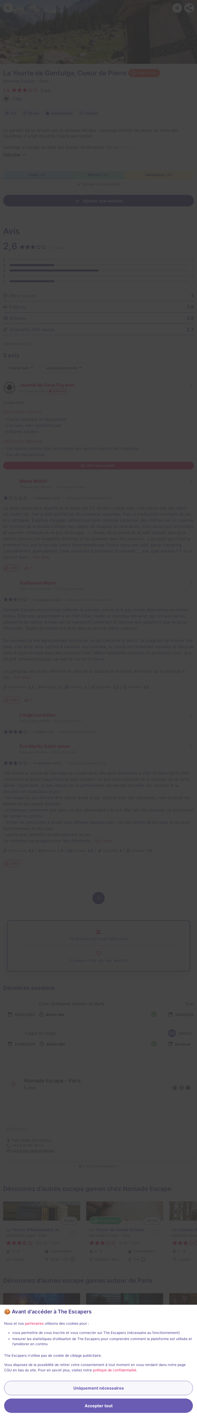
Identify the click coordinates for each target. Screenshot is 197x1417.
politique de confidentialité (114, 1370)
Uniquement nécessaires (98, 1388)
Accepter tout (99, 1405)
